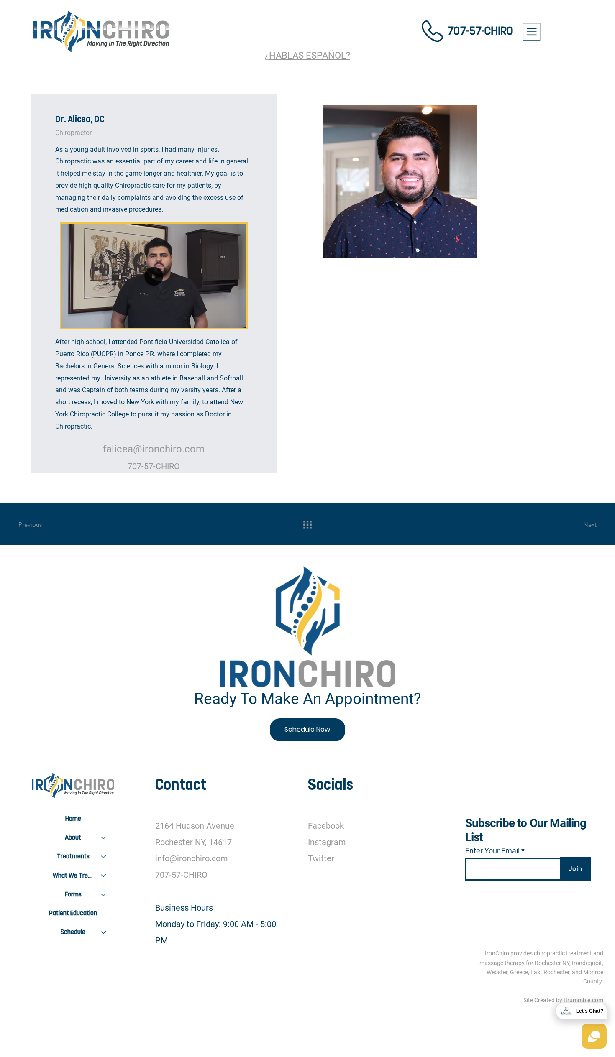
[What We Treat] (103, 875)
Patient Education (73, 913)
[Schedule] (103, 932)
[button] (231, 318)
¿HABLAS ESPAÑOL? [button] (307, 55)
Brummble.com (583, 1000)
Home (73, 818)
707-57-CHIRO (480, 31)
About (73, 837)
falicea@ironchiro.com (154, 449)
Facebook (326, 826)
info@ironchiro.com (191, 858)
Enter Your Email (492, 851)
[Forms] (103, 894)
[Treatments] (103, 856)
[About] (103, 837)
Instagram (327, 842)
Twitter (321, 858)
